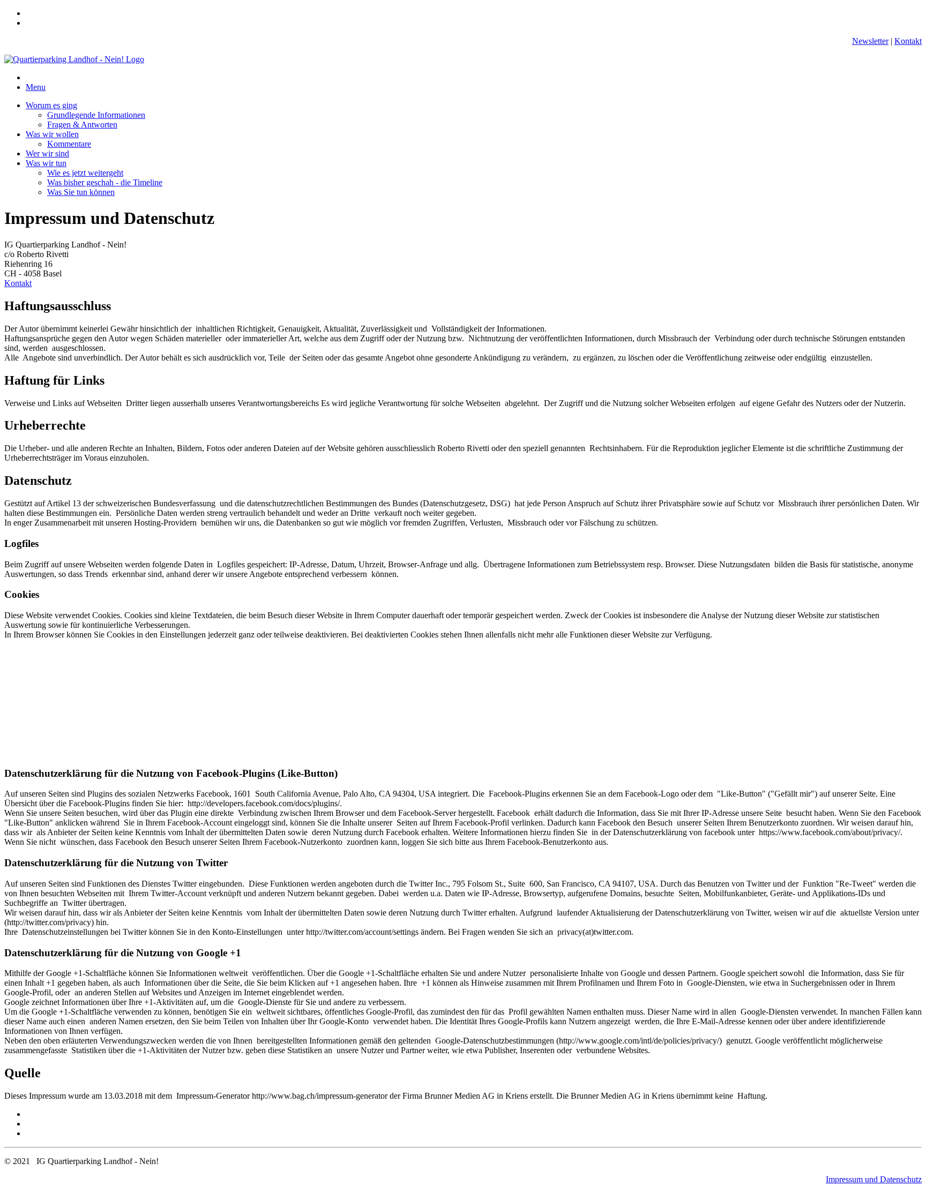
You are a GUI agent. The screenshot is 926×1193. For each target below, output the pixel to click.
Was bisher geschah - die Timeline (104, 182)
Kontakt (908, 41)
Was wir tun (46, 163)
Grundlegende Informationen (96, 114)
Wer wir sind (47, 153)
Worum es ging (51, 105)
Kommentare (69, 143)
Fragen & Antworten (82, 124)
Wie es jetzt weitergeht (85, 172)
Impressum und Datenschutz (874, 1179)
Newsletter (870, 41)
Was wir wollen (52, 134)
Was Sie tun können (81, 192)
